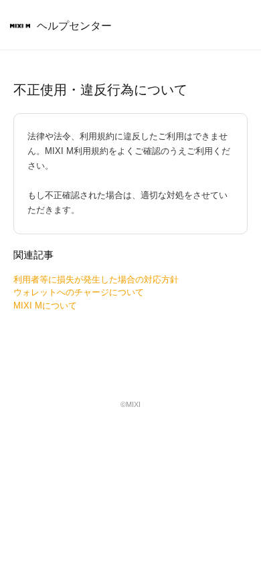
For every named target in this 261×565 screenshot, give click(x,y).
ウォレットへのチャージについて (78, 292)
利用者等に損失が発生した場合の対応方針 (96, 279)
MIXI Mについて (45, 306)
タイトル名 (20, 26)
